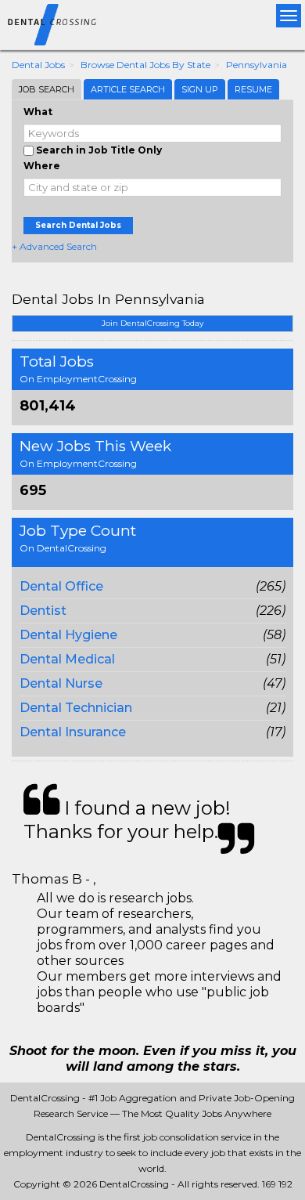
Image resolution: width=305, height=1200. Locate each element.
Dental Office (61, 586)
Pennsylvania (256, 64)
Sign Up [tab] (199, 89)
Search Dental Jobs (78, 225)
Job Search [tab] (46, 89)
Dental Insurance (73, 732)
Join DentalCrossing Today (152, 323)
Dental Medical (67, 659)
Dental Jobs (38, 64)
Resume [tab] (253, 89)
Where (41, 166)
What (37, 111)
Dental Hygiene (68, 634)
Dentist (43, 610)
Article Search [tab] (128, 89)
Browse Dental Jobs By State (145, 64)
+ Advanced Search (54, 246)
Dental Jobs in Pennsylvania (108, 299)
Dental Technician (76, 707)
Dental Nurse (61, 683)
